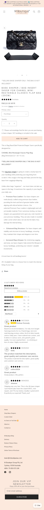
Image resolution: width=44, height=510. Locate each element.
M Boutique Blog (9, 436)
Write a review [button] (22, 291)
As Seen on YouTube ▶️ (11, 420)
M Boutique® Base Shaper (19, 508)
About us (6, 424)
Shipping (10, 106)
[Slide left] (17, 75)
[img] (16, 320)
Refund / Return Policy (10, 443)
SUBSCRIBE (22, 497)
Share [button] (6, 271)
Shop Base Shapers (10, 413)
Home (6, 409)
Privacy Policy (8, 447)
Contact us (7, 428)
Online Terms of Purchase (11, 450)
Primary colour (6, 110)
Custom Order (8, 417)
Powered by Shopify (31, 508)
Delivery (6, 439)
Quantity (4, 119)
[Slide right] (26, 75)
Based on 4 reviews (11, 288)
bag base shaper (11, 172)
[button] (4, 11)
